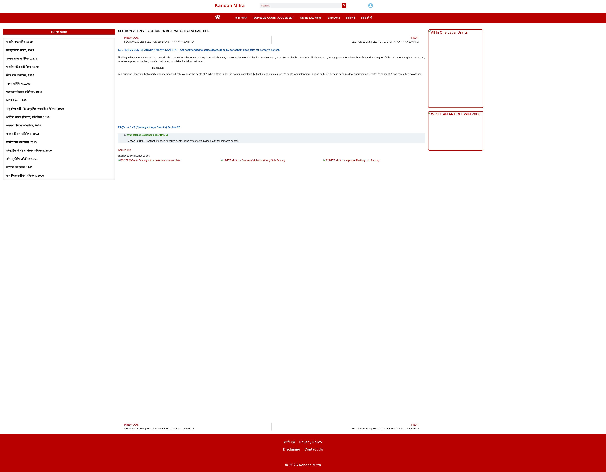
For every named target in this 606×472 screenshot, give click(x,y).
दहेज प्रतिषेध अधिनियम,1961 (22, 158)
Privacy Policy (310, 442)
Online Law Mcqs (310, 18)
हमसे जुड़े (350, 18)
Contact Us (313, 449)
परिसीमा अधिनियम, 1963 (19, 167)
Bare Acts (334, 18)
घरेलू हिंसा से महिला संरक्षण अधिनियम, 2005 (29, 150)
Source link (124, 150)
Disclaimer (291, 449)
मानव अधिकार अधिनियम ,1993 (22, 133)
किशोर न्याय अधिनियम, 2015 (21, 142)
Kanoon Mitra (230, 5)
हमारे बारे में (366, 18)
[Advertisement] (271, 101)
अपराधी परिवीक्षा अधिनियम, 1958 (23, 125)
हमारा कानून (241, 18)
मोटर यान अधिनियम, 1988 (20, 75)
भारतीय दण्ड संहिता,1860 (19, 41)
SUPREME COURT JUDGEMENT (273, 18)
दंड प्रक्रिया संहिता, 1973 (20, 50)
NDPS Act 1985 (16, 100)
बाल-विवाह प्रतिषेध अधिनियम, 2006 (25, 175)
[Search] (344, 5)
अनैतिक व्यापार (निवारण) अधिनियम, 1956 (28, 117)
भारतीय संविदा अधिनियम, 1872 (22, 66)
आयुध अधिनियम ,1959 (18, 83)
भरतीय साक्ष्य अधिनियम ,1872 (21, 58)
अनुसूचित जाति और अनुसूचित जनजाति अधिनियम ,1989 (35, 108)
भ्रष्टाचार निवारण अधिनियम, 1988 (24, 92)
